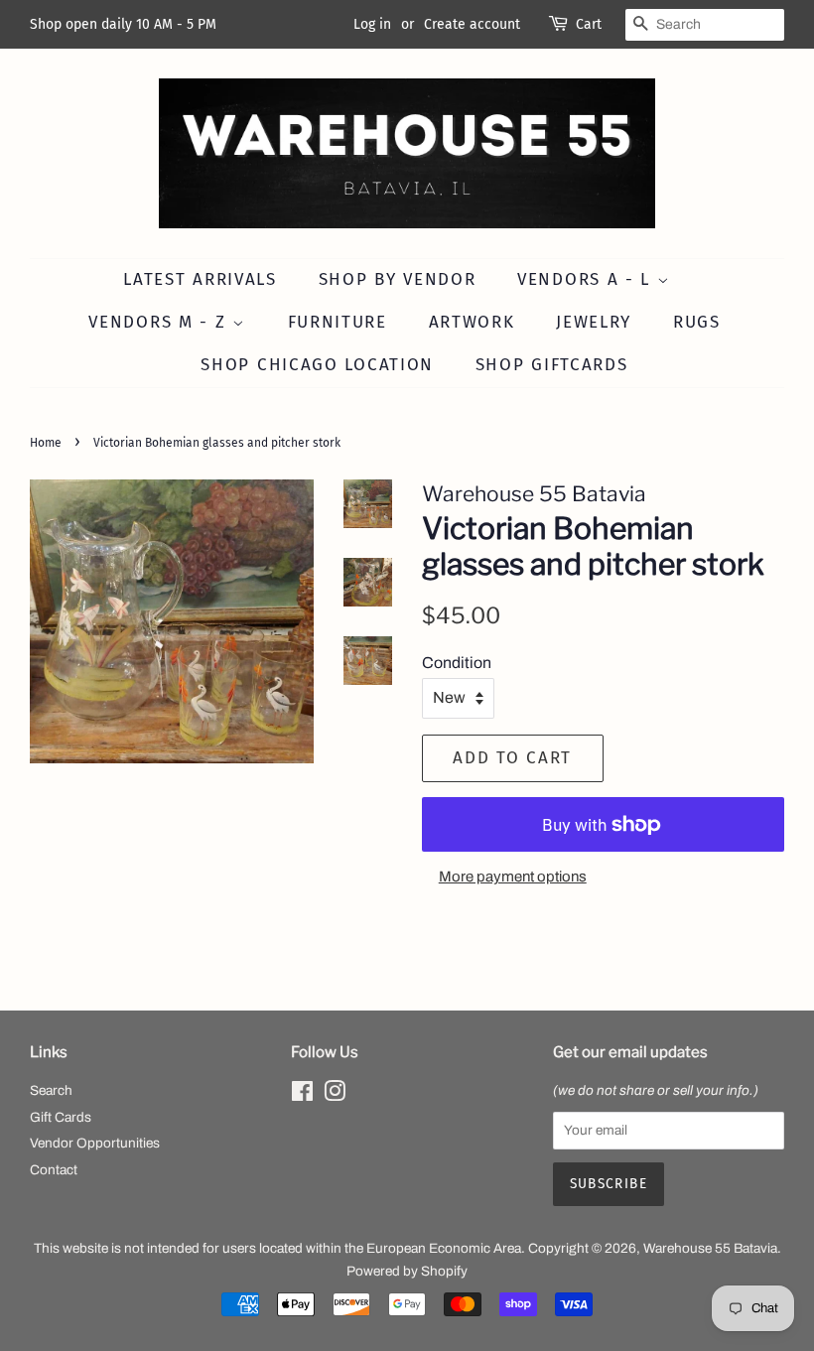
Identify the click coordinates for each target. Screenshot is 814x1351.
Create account (472, 24)
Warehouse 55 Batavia (710, 1248)
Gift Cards (60, 1117)
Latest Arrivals (200, 279)
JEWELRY (593, 322)
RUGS (697, 322)
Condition (456, 662)
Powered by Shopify (407, 1271)
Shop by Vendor (397, 279)
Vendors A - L (587, 279)
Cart (589, 24)
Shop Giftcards (551, 364)
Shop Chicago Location (317, 364)
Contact (53, 1169)
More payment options (513, 876)
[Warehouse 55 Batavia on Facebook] (302, 1095)
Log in (372, 24)
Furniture (337, 322)
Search (51, 1090)
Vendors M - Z (160, 322)
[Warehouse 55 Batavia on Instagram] (334, 1095)
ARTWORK (472, 322)
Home (46, 443)
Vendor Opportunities (95, 1143)
